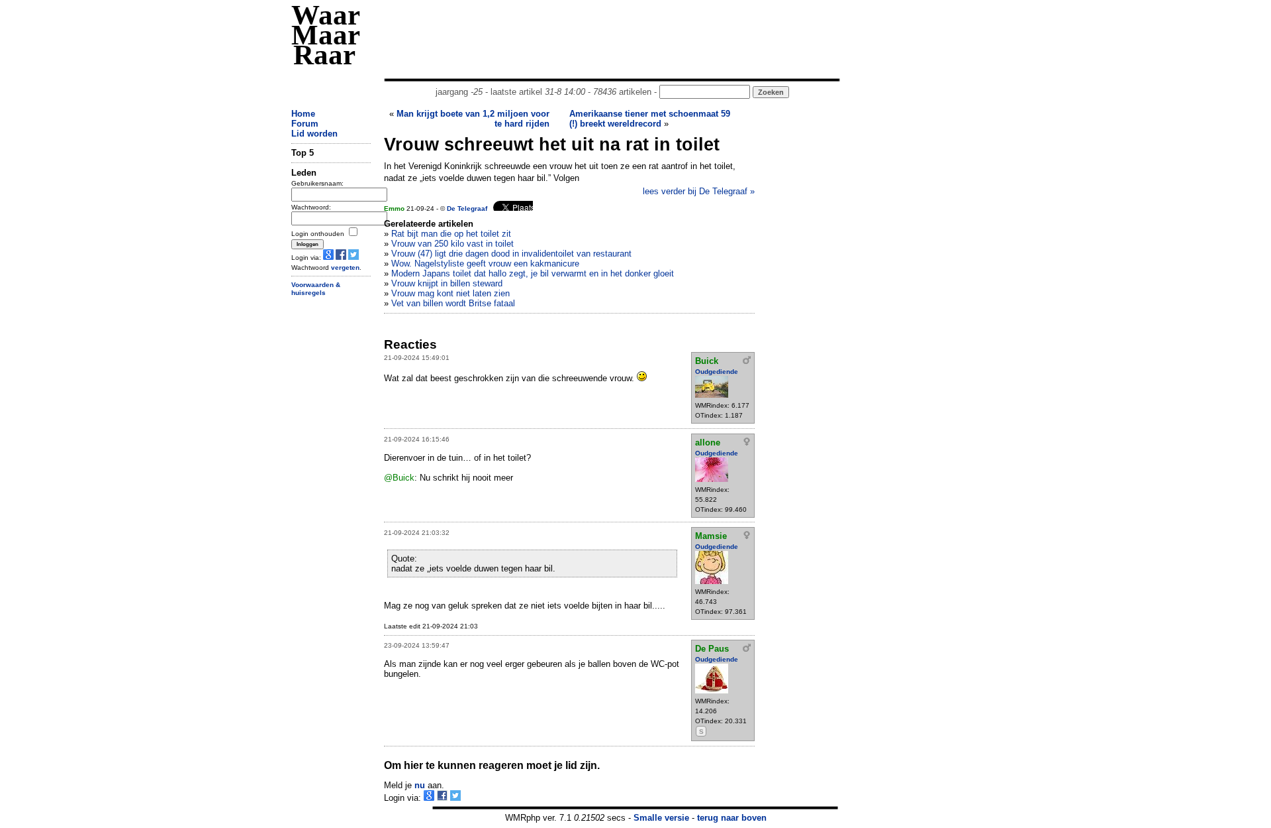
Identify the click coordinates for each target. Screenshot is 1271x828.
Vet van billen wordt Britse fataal (453, 303)
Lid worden (314, 134)
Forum (304, 124)
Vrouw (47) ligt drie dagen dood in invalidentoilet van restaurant (511, 254)
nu (419, 785)
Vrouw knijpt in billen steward (446, 283)
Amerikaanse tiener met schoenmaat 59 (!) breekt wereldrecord (649, 119)
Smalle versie (661, 818)
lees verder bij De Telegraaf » (699, 191)
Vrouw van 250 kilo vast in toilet (452, 244)
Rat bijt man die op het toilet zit (451, 234)
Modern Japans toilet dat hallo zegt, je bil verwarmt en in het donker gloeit (532, 273)
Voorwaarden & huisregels (315, 289)
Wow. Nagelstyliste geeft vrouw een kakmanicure (485, 263)
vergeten (345, 267)
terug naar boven (732, 818)
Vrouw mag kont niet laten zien (450, 293)
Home (303, 114)
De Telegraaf (467, 208)
